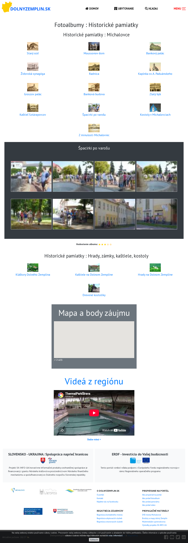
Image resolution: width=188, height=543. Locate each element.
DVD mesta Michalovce (151, 515)
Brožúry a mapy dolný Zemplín (154, 518)
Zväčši (59, 359)
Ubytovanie (125, 8)
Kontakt (100, 498)
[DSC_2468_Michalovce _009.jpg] (156, 176)
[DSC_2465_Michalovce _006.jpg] (73, 176)
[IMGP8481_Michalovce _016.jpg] (73, 214)
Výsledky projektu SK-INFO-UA (154, 525)
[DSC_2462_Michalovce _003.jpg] (31, 176)
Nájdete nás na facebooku (107, 501)
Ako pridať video (148, 505)
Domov (94, 8)
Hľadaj (153, 8)
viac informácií (115, 535)
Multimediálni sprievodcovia (153, 521)
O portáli (100, 495)
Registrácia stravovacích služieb (110, 521)
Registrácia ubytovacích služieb (109, 518)
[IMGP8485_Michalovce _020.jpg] (115, 214)
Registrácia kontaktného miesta (109, 515)
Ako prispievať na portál (152, 495)
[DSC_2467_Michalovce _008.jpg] (115, 176)
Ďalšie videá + (94, 439)
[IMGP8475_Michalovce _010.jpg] (31, 214)
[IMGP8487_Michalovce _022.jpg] (156, 214)
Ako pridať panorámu (150, 501)
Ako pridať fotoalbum (151, 498)
